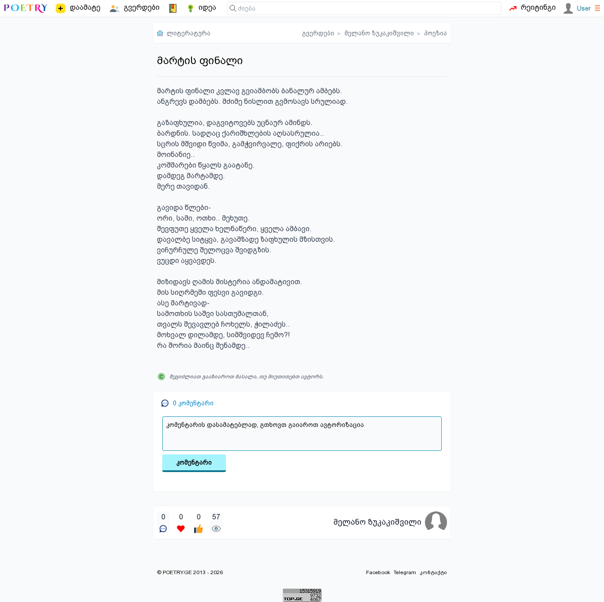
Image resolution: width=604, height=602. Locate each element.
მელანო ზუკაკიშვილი (379, 33)
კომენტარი (194, 462)
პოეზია (435, 33)
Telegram (405, 572)
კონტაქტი (433, 572)
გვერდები (318, 33)
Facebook (378, 572)
